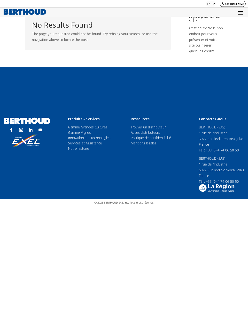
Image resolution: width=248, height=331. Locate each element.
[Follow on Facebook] (11, 130)
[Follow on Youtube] (40, 130)
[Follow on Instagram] (21, 130)
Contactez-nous (234, 3)
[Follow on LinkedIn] (31, 130)
